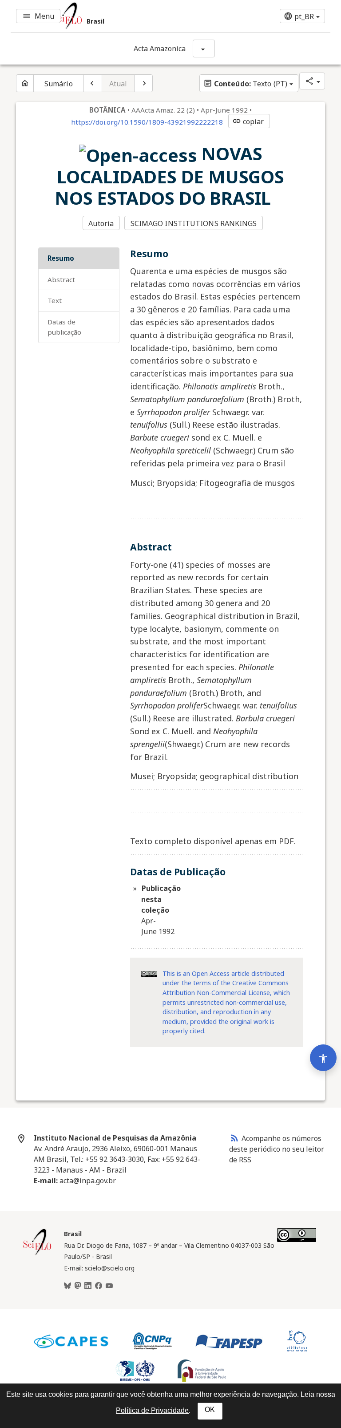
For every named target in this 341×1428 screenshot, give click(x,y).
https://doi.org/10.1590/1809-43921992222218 (147, 121)
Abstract (61, 279)
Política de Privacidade (152, 1410)
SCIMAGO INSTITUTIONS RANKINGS (194, 223)
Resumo (61, 258)
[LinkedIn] (87, 1286)
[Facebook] (98, 1286)
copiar (248, 121)
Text (55, 300)
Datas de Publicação (64, 326)
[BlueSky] (67, 1286)
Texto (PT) (245, 84)
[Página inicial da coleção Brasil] (37, 1254)
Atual (118, 84)
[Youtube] (109, 1286)
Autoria (101, 223)
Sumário (58, 84)
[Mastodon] (78, 1286)
